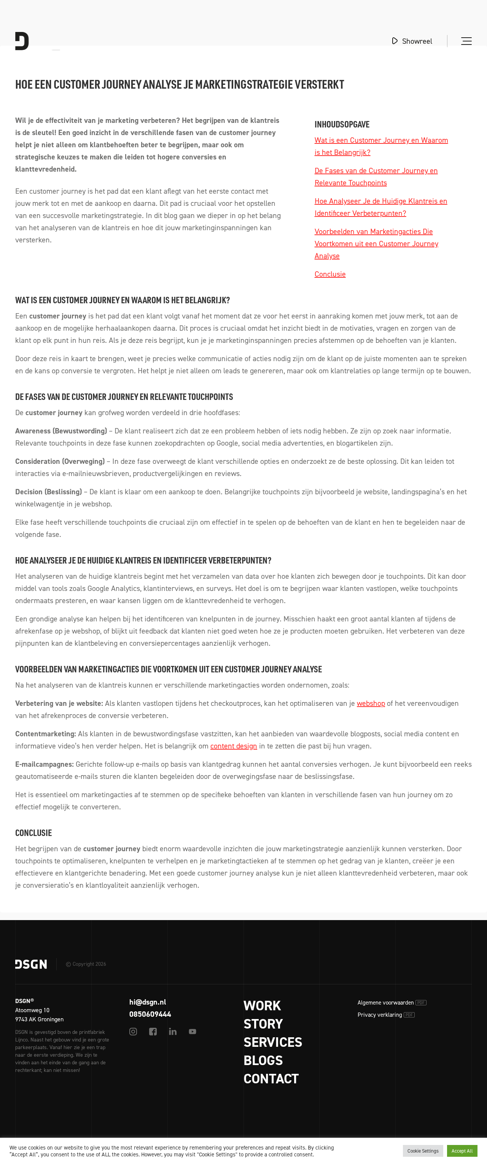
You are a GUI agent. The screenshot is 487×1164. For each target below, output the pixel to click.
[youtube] (192, 1031)
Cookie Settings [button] (423, 1151)
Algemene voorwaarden (391, 1002)
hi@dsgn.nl (147, 1002)
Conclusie (330, 274)
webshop (371, 703)
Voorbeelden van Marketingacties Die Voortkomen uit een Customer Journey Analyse (376, 243)
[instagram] (133, 1031)
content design (233, 746)
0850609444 (150, 1014)
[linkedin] (173, 1031)
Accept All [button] (462, 1151)
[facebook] (153, 1031)
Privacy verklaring (385, 1015)
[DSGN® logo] (47, 41)
